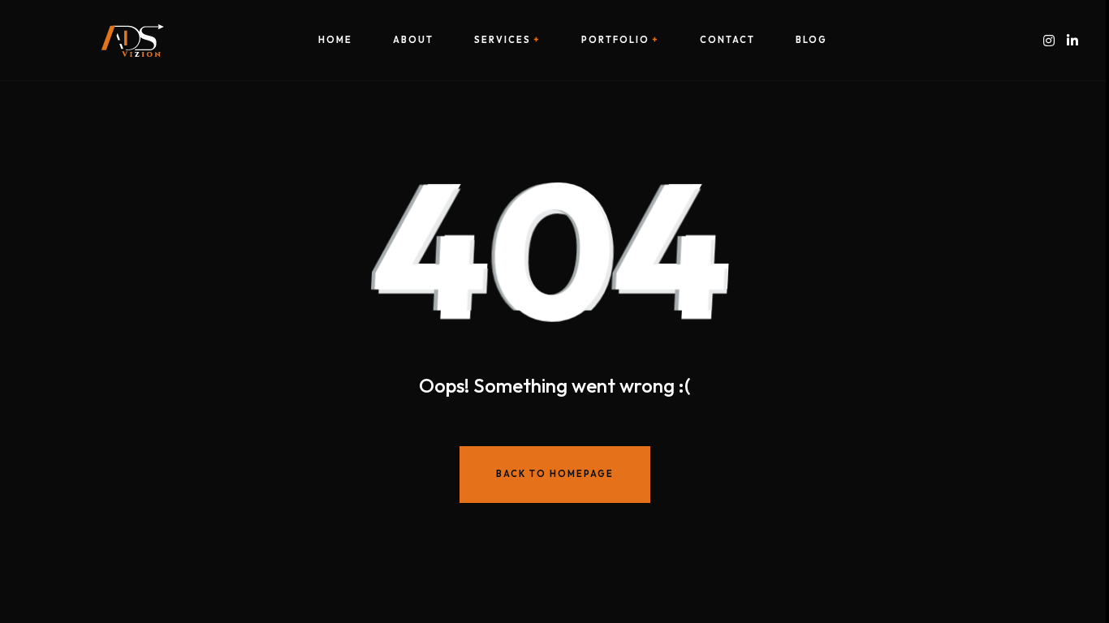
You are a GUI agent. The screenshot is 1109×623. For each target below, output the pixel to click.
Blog (811, 40)
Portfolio (615, 40)
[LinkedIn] (1072, 40)
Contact (727, 40)
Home (335, 40)
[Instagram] (1049, 40)
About (413, 40)
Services (502, 40)
